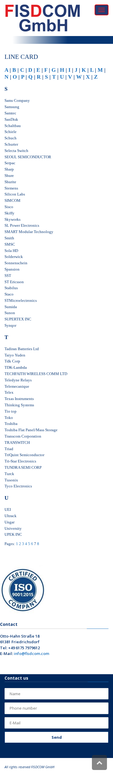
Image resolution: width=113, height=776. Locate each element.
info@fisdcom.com (31, 653)
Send (57, 737)
